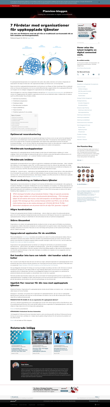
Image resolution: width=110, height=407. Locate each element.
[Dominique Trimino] (92, 173)
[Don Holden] (92, 182)
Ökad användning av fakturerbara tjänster (20, 122)
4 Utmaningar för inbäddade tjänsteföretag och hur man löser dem (19, 348)
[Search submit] (98, 42)
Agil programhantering (83, 112)
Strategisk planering (81, 100)
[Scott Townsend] (79, 173)
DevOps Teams (81, 127)
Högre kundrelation (16, 123)
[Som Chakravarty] (92, 177)
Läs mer (80, 160)
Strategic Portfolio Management (84, 98)
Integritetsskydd (32, 404)
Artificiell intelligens (83, 89)
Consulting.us (26, 237)
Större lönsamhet (15, 125)
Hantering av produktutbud (83, 120)
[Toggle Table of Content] (35, 116)
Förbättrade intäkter (16, 120)
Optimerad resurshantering (17, 117)
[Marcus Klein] (83, 182)
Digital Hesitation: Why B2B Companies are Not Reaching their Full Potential (38, 265)
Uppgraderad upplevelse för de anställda (20, 126)
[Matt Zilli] (88, 177)
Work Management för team (83, 125)
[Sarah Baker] (83, 173)
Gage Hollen (30, 38)
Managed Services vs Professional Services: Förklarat (61, 348)
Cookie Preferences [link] (41, 404)
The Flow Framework (83, 93)
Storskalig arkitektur (83, 105)
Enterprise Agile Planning (83, 107)
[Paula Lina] (88, 173)
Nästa (88, 397)
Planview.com (15, 5)
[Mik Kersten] (88, 182)
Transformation (81, 95)
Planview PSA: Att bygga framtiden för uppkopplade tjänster (40, 348)
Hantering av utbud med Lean (85, 110)
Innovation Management (83, 103)
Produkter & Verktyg (82, 134)
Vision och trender (81, 86)
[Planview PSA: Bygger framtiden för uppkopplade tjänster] (42, 337)
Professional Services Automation (85, 122)
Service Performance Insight (33, 191)
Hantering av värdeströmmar (83, 115)
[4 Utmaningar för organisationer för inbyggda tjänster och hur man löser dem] (20, 337)
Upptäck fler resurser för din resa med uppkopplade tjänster (24, 130)
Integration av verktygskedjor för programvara (87, 84)
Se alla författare (82, 184)
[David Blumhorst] (79, 177)
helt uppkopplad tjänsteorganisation (55, 92)
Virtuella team (81, 131)
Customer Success (81, 137)
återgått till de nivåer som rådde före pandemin (22, 242)
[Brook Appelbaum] (83, 177)
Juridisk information (23, 404)
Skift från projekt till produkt (84, 91)
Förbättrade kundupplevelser (17, 119)
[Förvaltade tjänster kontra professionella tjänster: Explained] (63, 337)
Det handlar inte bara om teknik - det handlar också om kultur (24, 128)
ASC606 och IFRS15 (36, 176)
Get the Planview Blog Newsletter (84, 68)
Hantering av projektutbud (83, 117)
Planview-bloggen (55, 11)
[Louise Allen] (79, 182)
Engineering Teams (82, 129)
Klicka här (12, 309)
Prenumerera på (94, 401)
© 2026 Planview (13, 404)
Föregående (21, 397)
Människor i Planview (82, 139)
